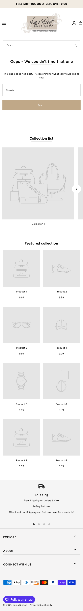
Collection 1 (38, 223)
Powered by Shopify (40, 605)
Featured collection (41, 243)
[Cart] (80, 23)
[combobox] (41, 45)
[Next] (76, 188)
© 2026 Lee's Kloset (15, 605)
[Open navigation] (10, 23)
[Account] (74, 23)
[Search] (75, 45)
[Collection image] (38, 183)
